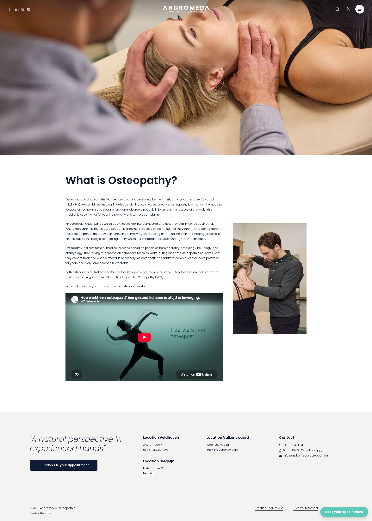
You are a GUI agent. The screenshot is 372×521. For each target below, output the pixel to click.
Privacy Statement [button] (305, 508)
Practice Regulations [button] (269, 508)
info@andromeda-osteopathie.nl (306, 455)
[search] (337, 9)
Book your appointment (344, 512)
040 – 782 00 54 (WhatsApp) (302, 450)
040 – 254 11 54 (292, 445)
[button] (359, 9)
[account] (347, 9)
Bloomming (45, 513)
